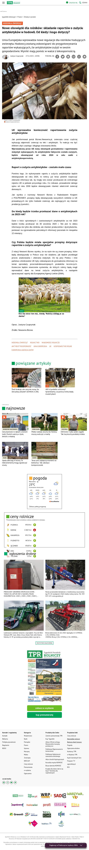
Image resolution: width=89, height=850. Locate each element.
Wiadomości (28, 736)
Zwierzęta (27, 758)
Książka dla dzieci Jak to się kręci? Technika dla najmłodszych (54, 771)
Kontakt (4, 736)
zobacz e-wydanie (44, 708)
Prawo (19, 17)
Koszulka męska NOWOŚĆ (54, 763)
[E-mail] (73, 57)
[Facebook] (57, 57)
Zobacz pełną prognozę (37, 506)
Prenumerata (28, 767)
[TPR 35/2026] (44, 676)
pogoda (40, 478)
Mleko (26, 755)
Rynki (25, 739)
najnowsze (15, 408)
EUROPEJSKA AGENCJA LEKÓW (22, 350)
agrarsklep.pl (71, 764)
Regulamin (5, 745)
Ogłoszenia (27, 773)
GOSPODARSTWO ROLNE (63, 346)
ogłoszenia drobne (22, 553)
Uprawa (26, 748)
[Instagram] (7, 782)
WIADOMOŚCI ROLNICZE (51, 342)
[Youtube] (11, 782)
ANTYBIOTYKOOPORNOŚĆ (21, 346)
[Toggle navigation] (3, 2)
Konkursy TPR (71, 752)
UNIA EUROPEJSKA (40, 346)
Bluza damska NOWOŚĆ (53, 766)
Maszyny (27, 752)
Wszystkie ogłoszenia (44, 643)
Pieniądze (27, 742)
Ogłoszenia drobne (73, 748)
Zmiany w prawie (30, 17)
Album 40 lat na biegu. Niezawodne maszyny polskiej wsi (53, 744)
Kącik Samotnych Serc (74, 758)
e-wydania (27, 770)
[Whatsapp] (79, 57)
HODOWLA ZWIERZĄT (20, 342)
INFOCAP (27, 761)
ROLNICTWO (34, 342)
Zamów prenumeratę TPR (54, 736)
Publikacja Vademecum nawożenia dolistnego (53, 755)
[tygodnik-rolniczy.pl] (13, 2)
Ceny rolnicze (28, 764)
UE (50, 346)
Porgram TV (71, 761)
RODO (4, 748)
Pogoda (69, 745)
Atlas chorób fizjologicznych (55, 759)
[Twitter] (63, 57)
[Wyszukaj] (83, 2)
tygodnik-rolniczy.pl (9, 17)
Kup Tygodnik (50, 739)
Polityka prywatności (9, 742)
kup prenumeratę (44, 714)
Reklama (5, 739)
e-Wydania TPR (72, 755)
